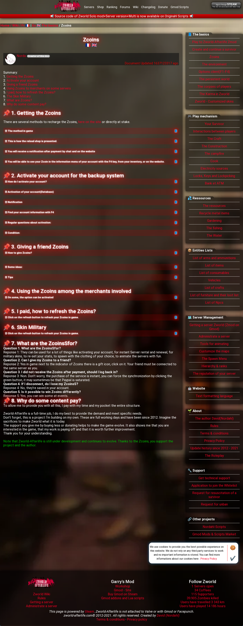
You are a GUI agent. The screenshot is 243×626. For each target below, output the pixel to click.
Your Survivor (214, 124)
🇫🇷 (88, 45)
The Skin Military (19, 96)
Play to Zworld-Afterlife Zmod (214, 42)
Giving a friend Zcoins (22, 84)
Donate (163, 7)
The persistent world (214, 79)
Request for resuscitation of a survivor (214, 495)
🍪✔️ (233, 553)
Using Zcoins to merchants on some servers (39, 88)
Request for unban (214, 504)
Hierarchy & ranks (214, 366)
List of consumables (214, 273)
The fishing (214, 228)
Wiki (135, 7)
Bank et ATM (214, 183)
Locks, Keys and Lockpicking (214, 176)
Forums (125, 7)
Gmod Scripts (180, 7)
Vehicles (214, 280)
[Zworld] (41, 582)
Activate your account (23, 80)
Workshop (122, 586)
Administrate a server (214, 336)
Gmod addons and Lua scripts (122, 598)
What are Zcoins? (19, 100)
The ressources (214, 206)
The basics (49, 25)
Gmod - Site (122, 590)
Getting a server (41, 602)
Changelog (148, 7)
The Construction (214, 146)
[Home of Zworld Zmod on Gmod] (67, 7)
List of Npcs (214, 302)
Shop (100, 7)
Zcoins (214, 57)
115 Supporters (202, 594)
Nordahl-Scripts (214, 527)
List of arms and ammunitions (214, 258)
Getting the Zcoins (20, 76)
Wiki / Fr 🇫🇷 (21, 25)
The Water (214, 235)
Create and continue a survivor (214, 49)
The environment (214, 64)
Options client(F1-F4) (214, 72)
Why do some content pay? (26, 104)
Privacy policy (137, 619)
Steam (89, 611)
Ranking (112, 7)
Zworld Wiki (41, 594)
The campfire (214, 154)
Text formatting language (214, 396)
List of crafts (214, 288)
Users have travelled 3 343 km (202, 602)
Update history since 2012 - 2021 (214, 448)
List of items (214, 265)
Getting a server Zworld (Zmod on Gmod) (214, 327)
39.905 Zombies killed (203, 598)
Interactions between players (214, 131)
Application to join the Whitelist (214, 485)
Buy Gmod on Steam (123, 594)
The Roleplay (214, 456)
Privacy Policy (214, 441)
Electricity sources (214, 168)
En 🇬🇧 (36, 25)
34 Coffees (202, 590)
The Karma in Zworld (214, 94)
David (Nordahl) (168, 615)
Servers (89, 7)
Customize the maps (214, 351)
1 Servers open (203, 586)
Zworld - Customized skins (214, 101)
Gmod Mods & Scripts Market (214, 534)
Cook (214, 161)
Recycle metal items (214, 213)
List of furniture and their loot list (214, 295)
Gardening (214, 221)
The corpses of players (214, 87)
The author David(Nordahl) (214, 418)
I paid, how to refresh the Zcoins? (31, 92)
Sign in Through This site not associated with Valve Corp (226, 5)
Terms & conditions (214, 433)
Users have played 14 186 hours (202, 606)
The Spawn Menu (214, 359)
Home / (6, 25)
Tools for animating (214, 344)
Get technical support (214, 478)
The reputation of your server (214, 374)
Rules (214, 426)
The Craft (214, 139)
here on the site (89, 122)
